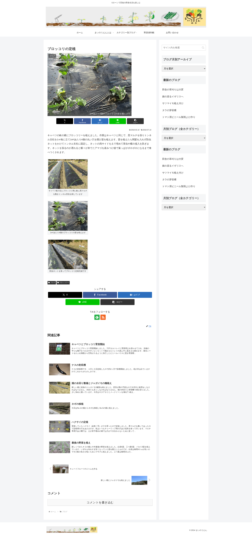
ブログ (52, 283)
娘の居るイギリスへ (172, 96)
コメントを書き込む (100, 502)
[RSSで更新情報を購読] (103, 317)
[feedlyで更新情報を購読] (97, 317)
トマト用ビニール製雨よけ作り (178, 117)
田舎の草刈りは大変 (172, 89)
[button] (135, 121)
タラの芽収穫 (169, 110)
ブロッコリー (64, 283)
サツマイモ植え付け (172, 103)
